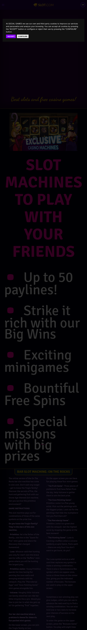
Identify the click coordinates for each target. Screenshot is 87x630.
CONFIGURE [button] (22, 36)
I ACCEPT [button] (11, 36)
